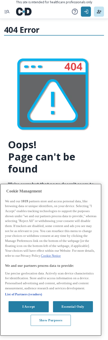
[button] (75, 12)
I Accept (28, 306)
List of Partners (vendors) (23, 294)
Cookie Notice (51, 256)
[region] (50, 260)
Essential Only (73, 306)
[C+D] (24, 12)
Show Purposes (51, 320)
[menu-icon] (7, 12)
